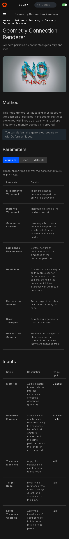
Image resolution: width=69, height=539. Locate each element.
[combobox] (45, 5)
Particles (19, 20)
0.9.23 (23, 4)
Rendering (34, 20)
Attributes (10, 159)
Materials (39, 159)
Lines (25, 159)
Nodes (6, 20)
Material (57, 383)
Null (54, 461)
